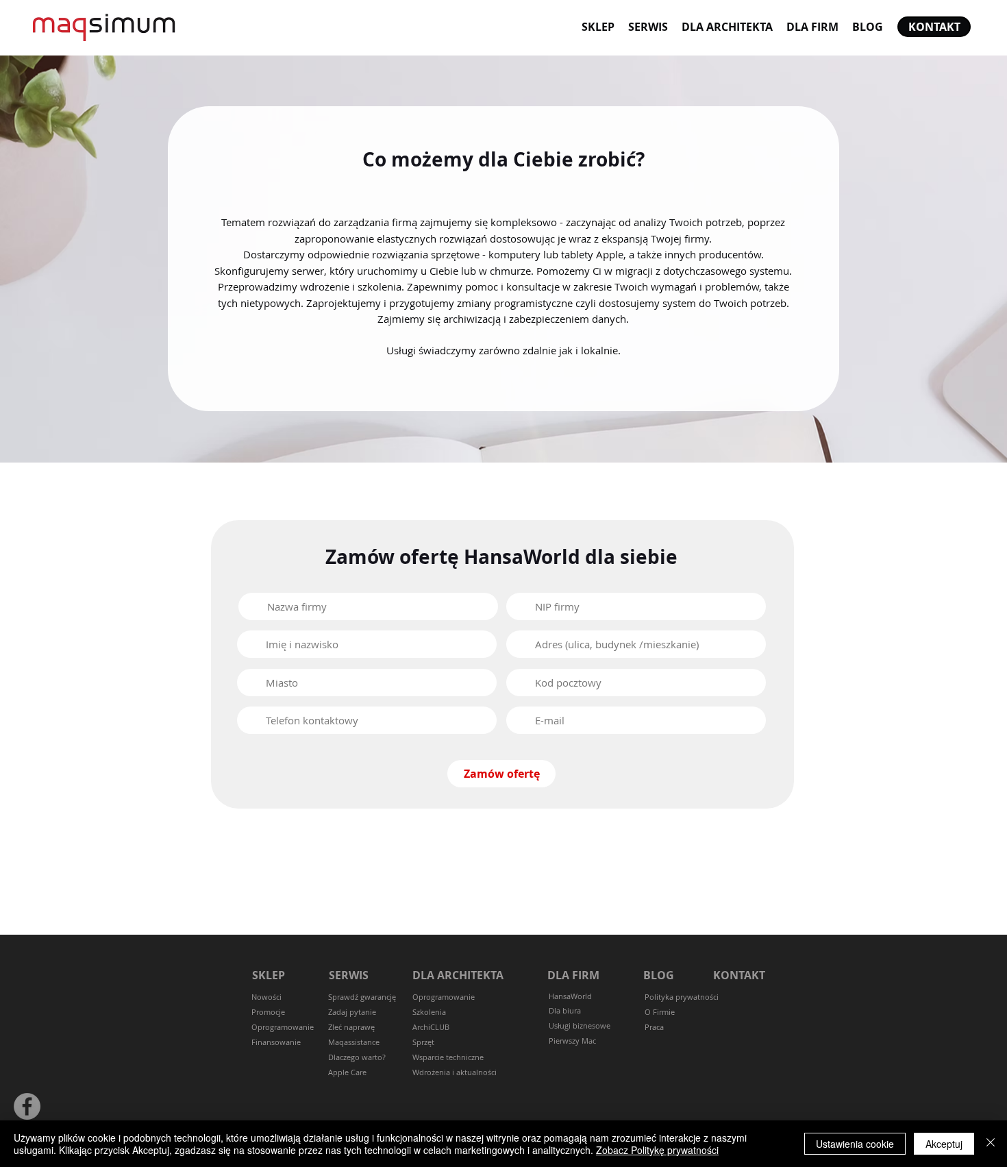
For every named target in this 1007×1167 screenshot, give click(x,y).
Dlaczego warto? (357, 1057)
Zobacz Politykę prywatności (657, 1150)
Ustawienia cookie (855, 1144)
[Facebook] (27, 1106)
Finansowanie (276, 1042)
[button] (352, 1012)
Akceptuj (943, 1144)
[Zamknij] (990, 1143)
